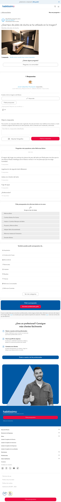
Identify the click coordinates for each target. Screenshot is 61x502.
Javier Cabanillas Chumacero (27, 87)
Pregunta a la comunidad (30, 64)
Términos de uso (6, 476)
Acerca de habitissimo (6, 460)
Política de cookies (7, 483)
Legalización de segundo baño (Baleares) (14, 169)
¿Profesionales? (6, 192)
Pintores (3, 443)
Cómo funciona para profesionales (9, 457)
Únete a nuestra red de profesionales (30, 357)
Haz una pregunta (54, 12)
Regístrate (3, 455)
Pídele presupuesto (9, 102)
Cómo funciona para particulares (9, 454)
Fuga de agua (5, 184)
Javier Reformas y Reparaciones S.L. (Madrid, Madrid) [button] (27, 88)
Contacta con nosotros (6, 464)
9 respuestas (4, 164)
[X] (10, 468)
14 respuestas (5, 195)
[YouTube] (14, 468)
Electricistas (4, 445)
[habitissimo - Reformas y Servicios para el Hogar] (7, 6)
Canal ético (4, 462)
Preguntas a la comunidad (7, 439)
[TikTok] (17, 468)
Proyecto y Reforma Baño (11, 225)
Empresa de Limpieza (6, 436)
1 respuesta (4, 57)
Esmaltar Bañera (8, 237)
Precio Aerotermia (5, 433)
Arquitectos (4, 448)
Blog (2, 438)
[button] (30, 430)
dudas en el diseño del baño (10, 177)
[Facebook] (6, 468)
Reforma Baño (8, 213)
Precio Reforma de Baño (7, 431)
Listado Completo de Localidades (9, 449)
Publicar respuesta (45, 138)
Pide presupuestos (30, 499)
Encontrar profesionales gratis (30, 306)
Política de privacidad (8, 479)
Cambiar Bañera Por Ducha (11, 217)
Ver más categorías (30, 294)
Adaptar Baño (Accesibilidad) (12, 229)
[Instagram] (2, 468)
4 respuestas (4, 180)
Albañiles (3, 446)
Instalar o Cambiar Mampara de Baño (14, 221)
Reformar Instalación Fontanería (12, 233)
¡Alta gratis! (36, 2)
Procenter (3, 442)
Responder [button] (31, 98)
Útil (5, 109)
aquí (11, 314)
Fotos (2, 441)
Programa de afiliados (6, 463)
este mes (30, 152)
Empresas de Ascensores (7, 434)
